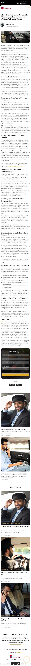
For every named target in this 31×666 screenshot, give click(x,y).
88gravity (19, 652)
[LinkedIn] (4, 2)
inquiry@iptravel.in (22, 3)
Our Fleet (13, 659)
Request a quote (15, 645)
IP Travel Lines (4, 322)
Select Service (5, 366)
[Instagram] (3, 2)
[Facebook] (1, 2)
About (7, 659)
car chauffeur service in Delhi (14, 166)
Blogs (19, 659)
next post (4, 480)
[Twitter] (17, 385)
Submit (15, 374)
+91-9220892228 (22, 2)
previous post (6, 435)
